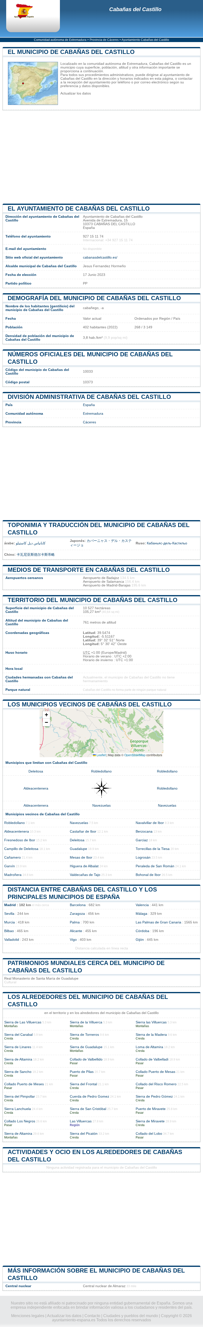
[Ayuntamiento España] (28, 11)
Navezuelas (101, 805)
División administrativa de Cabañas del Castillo (89, 396)
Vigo (73, 939)
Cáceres (89, 422)
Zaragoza (77, 914)
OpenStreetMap (135, 755)
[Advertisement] (101, 157)
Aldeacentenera (36, 788)
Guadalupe (78, 849)
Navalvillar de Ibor (150, 823)
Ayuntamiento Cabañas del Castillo (145, 40)
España (89, 405)
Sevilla (9, 914)
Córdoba (142, 931)
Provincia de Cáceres (104, 40)
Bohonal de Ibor (148, 875)
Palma (75, 922)
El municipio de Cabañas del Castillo (71, 51)
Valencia (142, 905)
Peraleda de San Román (155, 866)
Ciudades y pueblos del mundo (130, 1316)
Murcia (9, 922)
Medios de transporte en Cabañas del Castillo (89, 569)
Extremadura (93, 413)
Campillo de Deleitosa (21, 849)
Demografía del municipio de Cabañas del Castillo (94, 298)
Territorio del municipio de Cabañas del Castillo (93, 600)
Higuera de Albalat (84, 866)
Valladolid (11, 939)
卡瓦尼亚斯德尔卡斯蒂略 (36, 554)
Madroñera (13, 875)
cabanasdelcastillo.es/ (100, 257)
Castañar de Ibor (83, 831)
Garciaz (142, 840)
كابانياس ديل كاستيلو (31, 543)
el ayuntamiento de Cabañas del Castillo (79, 208)
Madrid (10, 905)
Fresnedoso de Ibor (19, 840)
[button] (46, 715)
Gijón (140, 939)
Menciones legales (27, 1316)
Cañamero (12, 857)
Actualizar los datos (75, 93)
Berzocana (144, 831)
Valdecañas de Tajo (85, 875)
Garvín (9, 866)
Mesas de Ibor (81, 857)
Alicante (76, 931)
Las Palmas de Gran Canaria (158, 922)
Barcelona (78, 905)
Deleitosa (35, 771)
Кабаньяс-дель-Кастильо (167, 543)
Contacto (92, 1316)
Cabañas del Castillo (135, 9)
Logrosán (143, 857)
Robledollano (101, 771)
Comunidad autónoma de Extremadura (60, 40)
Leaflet (101, 755)
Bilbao (9, 931)
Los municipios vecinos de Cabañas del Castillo (90, 704)
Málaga (141, 914)
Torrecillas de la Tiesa (153, 849)
